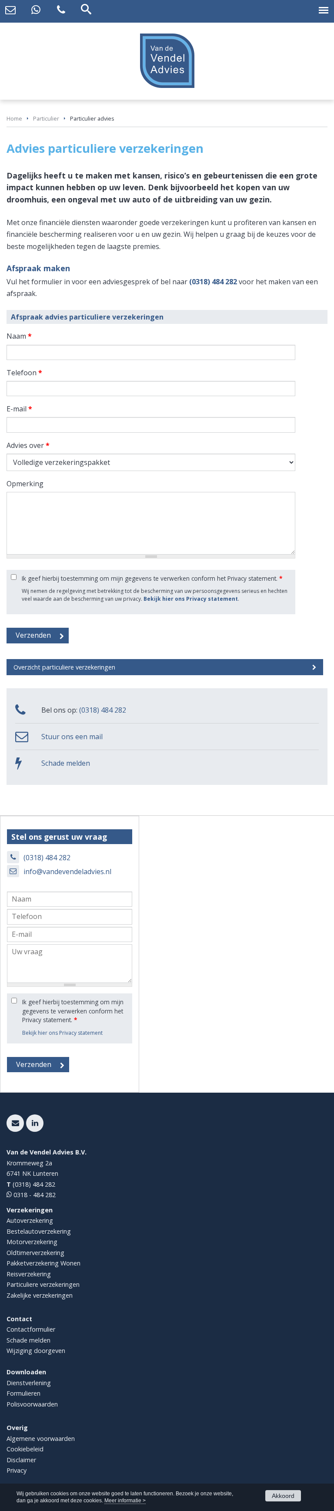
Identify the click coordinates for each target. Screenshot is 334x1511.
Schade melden (65, 763)
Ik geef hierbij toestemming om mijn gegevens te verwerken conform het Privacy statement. (152, 578)
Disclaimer (21, 1460)
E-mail (19, 409)
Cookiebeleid (25, 1449)
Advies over (28, 445)
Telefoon (24, 372)
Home (14, 118)
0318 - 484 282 (34, 1195)
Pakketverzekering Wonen (43, 1263)
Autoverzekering (30, 1220)
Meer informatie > (125, 1501)
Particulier (46, 118)
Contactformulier (31, 1329)
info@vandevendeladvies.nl (67, 871)
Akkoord (283, 1495)
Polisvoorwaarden (32, 1404)
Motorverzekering (32, 1242)
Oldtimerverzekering (35, 1253)
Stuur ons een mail (72, 736)
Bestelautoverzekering (39, 1231)
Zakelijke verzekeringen (40, 1295)
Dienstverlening (29, 1383)
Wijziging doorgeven (36, 1350)
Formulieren (23, 1393)
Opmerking (25, 483)
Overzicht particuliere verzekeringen (64, 667)
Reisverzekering (29, 1274)
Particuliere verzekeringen (43, 1284)
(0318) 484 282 (213, 281)
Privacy (17, 1470)
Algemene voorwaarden (41, 1438)
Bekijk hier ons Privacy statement (191, 598)
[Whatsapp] (35, 10)
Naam (19, 336)
